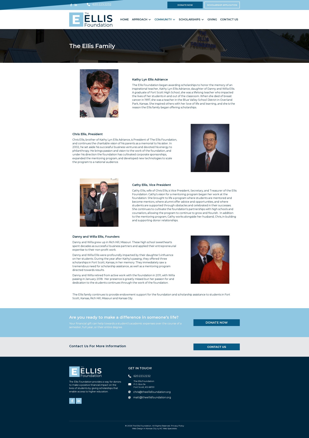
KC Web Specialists (168, 428)
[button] (71, 5)
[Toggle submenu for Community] (174, 19)
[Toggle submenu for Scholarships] (203, 19)
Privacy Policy (177, 426)
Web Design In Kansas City (144, 428)
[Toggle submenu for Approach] (150, 19)
